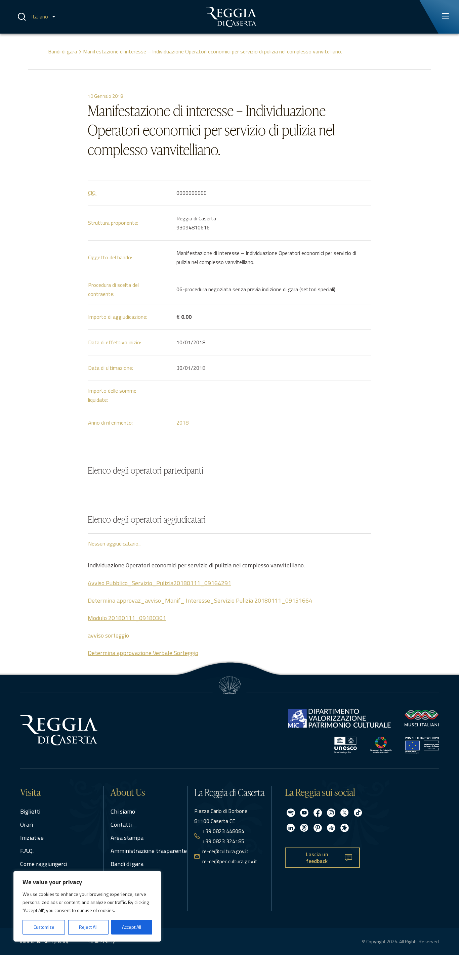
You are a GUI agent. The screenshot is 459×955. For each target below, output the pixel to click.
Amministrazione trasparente (149, 850)
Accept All (131, 926)
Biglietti (30, 811)
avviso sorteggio (108, 635)
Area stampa (127, 837)
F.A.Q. (27, 850)
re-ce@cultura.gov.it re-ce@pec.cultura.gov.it (229, 856)
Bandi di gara (62, 51)
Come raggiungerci (43, 863)
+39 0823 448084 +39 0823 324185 (223, 836)
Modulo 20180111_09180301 (127, 617)
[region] (87, 906)
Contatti (121, 824)
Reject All (88, 926)
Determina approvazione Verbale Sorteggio (143, 652)
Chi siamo (123, 811)
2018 (182, 423)
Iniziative (32, 837)
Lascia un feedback (317, 857)
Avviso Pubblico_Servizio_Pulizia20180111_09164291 (159, 583)
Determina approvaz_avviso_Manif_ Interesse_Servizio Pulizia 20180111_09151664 (200, 600)
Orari (26, 824)
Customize (44, 926)
